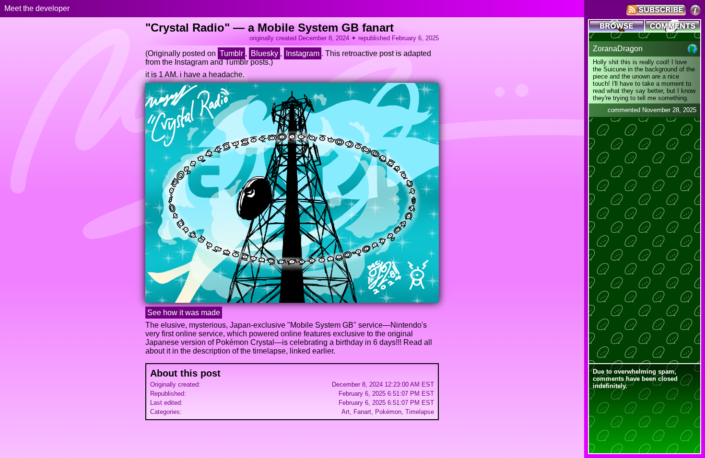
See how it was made (183, 313)
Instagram (302, 53)
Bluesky (264, 53)
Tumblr (231, 53)
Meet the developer (37, 8)
